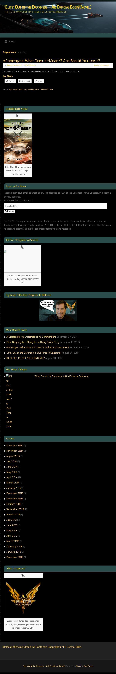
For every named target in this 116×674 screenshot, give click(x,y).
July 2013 (11, 520)
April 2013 (12, 536)
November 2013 (14, 498)
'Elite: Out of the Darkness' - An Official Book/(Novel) (47, 7)
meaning (30, 89)
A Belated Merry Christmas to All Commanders (31, 336)
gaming (22, 89)
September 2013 (15, 509)
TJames (9, 65)
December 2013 (14, 493)
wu (51, 89)
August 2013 (13, 514)
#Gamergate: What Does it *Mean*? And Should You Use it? (51, 61)
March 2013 (12, 541)
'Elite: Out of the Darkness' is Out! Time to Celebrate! (61, 376)
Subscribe (9, 211)
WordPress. (88, 666)
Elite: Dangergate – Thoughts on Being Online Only (32, 342)
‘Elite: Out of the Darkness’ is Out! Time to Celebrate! (33, 352)
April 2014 (12, 477)
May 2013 (11, 530)
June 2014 (12, 466)
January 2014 (13, 488)
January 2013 (13, 551)
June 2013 (11, 525)
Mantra (79, 666)
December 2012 (14, 557)
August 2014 (13, 456)
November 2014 (14, 450)
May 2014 (11, 472)
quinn (37, 89)
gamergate (14, 89)
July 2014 (11, 461)
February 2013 (14, 546)
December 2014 (14, 445)
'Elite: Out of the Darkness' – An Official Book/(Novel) (44, 666)
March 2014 (12, 482)
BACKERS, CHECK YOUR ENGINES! (25, 358)
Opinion (32, 65)
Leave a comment (101, 65)
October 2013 (13, 504)
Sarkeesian (45, 89)
